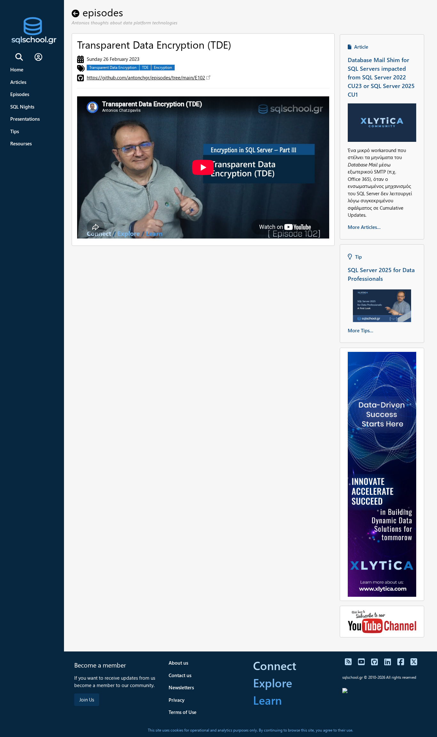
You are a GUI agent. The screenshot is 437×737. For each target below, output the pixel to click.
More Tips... (360, 330)
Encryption (163, 67)
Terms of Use (182, 712)
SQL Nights (22, 106)
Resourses (21, 143)
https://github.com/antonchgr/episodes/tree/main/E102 (146, 77)
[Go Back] (77, 12)
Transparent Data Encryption (113, 67)
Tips (14, 131)
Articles (18, 82)
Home (16, 69)
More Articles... (364, 227)
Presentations (25, 119)
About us (178, 663)
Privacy (177, 700)
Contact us (180, 675)
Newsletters (181, 687)
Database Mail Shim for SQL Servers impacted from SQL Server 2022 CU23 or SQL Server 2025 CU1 (381, 77)
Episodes (19, 94)
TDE (145, 67)
